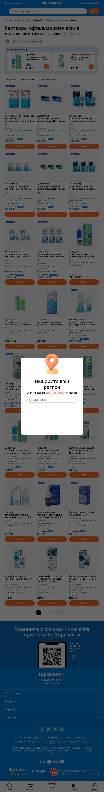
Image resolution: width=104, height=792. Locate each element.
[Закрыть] (87, 360)
